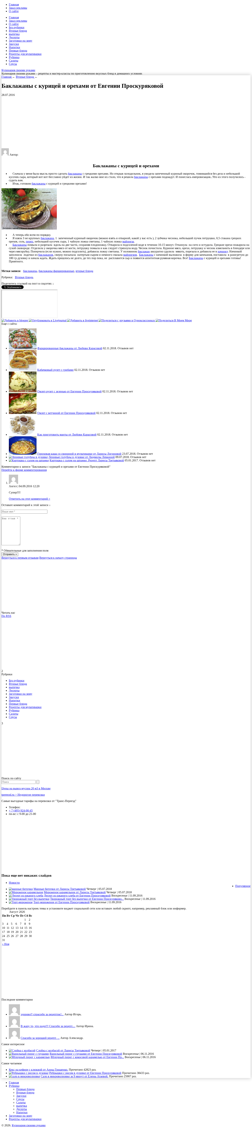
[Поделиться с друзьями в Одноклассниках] (127, 320)
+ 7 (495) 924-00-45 (21, 810)
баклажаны (75, 173)
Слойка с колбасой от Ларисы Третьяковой (63, 1050)
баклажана (47, 238)
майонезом (130, 254)
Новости (14, 882)
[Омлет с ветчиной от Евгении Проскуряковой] (23, 413)
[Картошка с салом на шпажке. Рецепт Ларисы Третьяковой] (29, 460)
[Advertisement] (112, 122)
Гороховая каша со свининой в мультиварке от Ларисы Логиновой (79, 453)
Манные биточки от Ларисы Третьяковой (60, 888)
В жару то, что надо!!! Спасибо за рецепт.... (48, 1026)
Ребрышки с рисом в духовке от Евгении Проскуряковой (85, 1073)
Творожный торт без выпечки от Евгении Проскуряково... (87, 898)
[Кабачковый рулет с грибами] (23, 369)
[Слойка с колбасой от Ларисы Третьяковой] (22, 1050)
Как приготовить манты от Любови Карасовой (66, 434)
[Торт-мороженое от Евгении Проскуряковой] (21, 902)
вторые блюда (84, 271)
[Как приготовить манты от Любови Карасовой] (23, 434)
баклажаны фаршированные (56, 271)
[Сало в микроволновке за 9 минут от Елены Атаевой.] (24, 1076)
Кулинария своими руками (18, 70)
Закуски (14, 44)
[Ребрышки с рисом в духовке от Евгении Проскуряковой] (29, 1073)
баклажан (144, 251)
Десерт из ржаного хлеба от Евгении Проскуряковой (77, 895)
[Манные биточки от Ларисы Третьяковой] (21, 888)
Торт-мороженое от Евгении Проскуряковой (61, 902)
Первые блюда (18, 50)
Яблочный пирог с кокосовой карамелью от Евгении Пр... (87, 1057)
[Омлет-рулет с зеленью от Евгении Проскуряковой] (23, 391)
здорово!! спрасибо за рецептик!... (42, 1014)
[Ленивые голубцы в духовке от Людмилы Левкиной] (28, 457)
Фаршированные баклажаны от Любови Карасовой (69, 348)
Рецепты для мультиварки (25, 54)
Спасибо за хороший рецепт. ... (40, 1037)
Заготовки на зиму (20, 40)
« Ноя (5, 944)
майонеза (128, 241)
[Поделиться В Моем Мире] (174, 320)
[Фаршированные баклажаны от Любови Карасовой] (23, 348)
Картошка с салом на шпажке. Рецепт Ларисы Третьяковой (87, 460)
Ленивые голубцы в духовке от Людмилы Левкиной (82, 457)
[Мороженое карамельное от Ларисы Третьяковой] (26, 892)
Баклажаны (20, 244)
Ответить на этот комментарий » (29, 498)
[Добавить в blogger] (15, 320)
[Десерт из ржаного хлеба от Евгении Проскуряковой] (26, 895)
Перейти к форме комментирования (24, 470)
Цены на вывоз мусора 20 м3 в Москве (26, 788)
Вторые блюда (18, 30)
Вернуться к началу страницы (58, 557)
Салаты (13, 60)
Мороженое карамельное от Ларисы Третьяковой (75, 892)
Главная (14, 4)
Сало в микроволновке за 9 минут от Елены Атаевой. (74, 1076)
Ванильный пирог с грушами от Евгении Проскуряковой (86, 1053)
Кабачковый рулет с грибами (55, 369)
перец (29, 241)
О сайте (14, 11)
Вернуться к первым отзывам (20, 557)
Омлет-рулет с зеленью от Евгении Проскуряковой (69, 391)
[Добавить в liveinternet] (83, 320)
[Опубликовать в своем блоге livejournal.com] (48, 320)
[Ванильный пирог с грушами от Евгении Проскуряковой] (29, 1053)
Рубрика (14, 57)
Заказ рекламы (18, 7)
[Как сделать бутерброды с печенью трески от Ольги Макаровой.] (14, 1037)
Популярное (243, 886)
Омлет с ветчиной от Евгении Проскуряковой (66, 413)
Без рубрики (16, 27)
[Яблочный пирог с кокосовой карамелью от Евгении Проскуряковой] (29, 1057)
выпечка (14, 34)
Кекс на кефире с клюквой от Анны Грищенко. (38, 1069)
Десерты (14, 37)
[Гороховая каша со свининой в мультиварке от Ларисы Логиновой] (23, 453)
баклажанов (45, 254)
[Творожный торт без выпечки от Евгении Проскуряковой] (29, 898)
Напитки (14, 47)
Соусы (13, 63)
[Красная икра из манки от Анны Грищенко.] (14, 1014)
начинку (223, 251)
